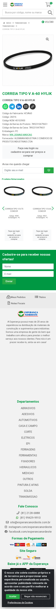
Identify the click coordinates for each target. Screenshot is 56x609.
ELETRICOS (28, 437)
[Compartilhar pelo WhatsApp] (5, 106)
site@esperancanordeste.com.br (29, 522)
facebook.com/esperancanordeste (30, 531)
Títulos (42, 297)
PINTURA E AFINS (28, 484)
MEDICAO (28, 473)
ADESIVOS (28, 414)
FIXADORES (28, 461)
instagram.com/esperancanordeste (30, 527)
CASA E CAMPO (28, 425)
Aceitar (12, 596)
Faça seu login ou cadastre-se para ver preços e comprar (28, 152)
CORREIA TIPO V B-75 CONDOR (14, 210)
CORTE (28, 431)
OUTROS (28, 479)
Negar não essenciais (35, 596)
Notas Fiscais (18, 303)
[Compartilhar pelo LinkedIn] (19, 106)
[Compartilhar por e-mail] (26, 106)
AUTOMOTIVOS (28, 420)
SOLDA (28, 490)
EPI (28, 443)
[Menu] (5, 4)
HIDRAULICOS (28, 467)
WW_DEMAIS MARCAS (20, 135)
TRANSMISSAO (28, 496)
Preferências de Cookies (20, 602)
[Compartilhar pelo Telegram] (12, 106)
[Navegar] (3, 208)
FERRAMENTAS (28, 455)
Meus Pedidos (18, 297)
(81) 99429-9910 (30, 517)
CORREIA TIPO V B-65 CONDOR (42, 210)
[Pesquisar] (50, 12)
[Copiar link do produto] (33, 106)
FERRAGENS (28, 449)
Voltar (49, 21)
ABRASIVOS (28, 408)
